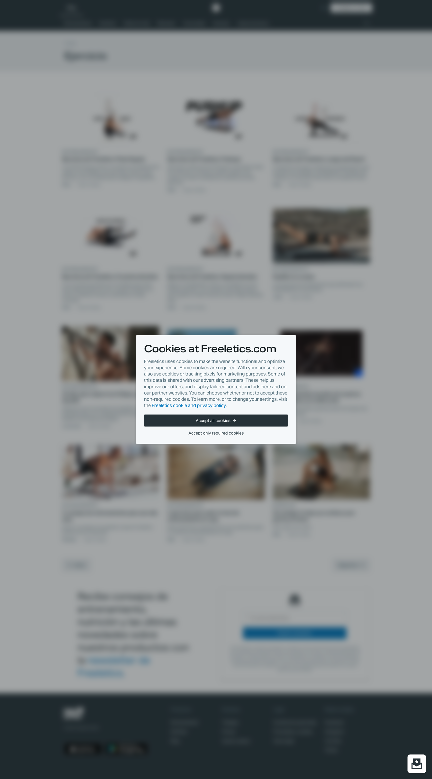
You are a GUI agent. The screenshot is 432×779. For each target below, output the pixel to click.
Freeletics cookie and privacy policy (189, 405)
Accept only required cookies (216, 433)
